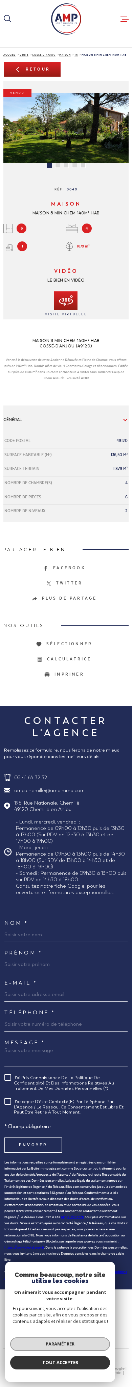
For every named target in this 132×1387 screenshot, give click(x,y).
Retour (38, 69)
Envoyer (33, 1145)
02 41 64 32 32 (30, 777)
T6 (76, 54)
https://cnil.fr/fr (72, 1217)
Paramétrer (60, 1344)
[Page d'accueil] (66, 19)
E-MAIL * (20, 982)
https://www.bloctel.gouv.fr (24, 1248)
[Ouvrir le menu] (124, 19)
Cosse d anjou (44, 54)
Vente (24, 54)
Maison (64, 54)
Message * (24, 1042)
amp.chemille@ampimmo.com (49, 790)
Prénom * (23, 952)
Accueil (9, 54)
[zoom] (66, 128)
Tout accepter (60, 1362)
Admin (115, 1373)
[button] (49, 165)
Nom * (16, 922)
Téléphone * (30, 1012)
